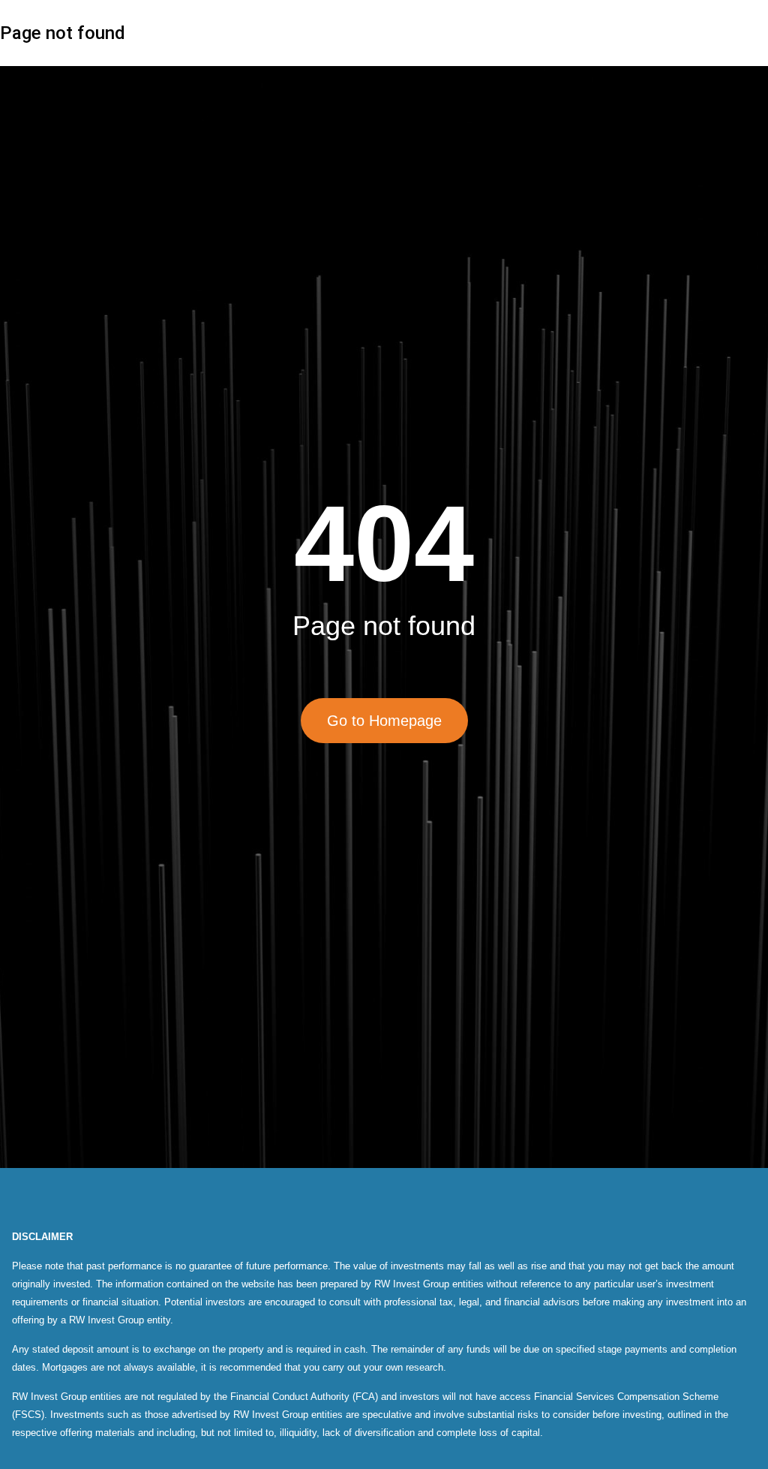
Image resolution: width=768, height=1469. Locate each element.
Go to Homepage (384, 720)
